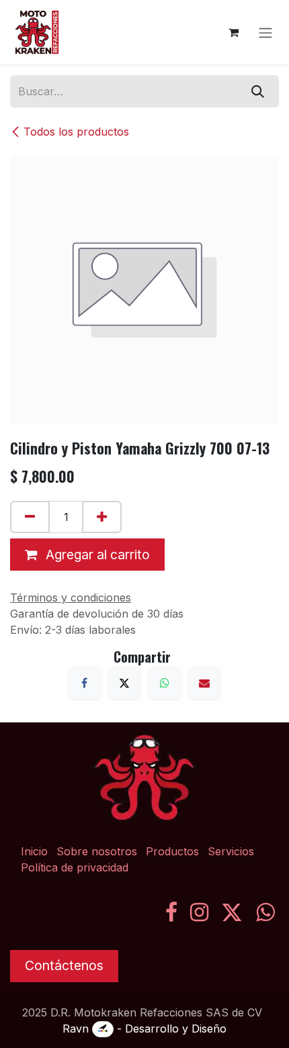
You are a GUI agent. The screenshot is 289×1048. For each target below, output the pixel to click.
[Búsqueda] (258, 91)
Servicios (231, 851)
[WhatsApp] (165, 683)
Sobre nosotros (96, 851)
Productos (172, 851)
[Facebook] (85, 683)
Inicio (34, 851)
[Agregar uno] (102, 517)
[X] (124, 683)
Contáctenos (64, 965)
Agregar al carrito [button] (96, 554)
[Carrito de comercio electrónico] (233, 32)
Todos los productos (76, 131)
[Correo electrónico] (204, 683)
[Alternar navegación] (265, 32)
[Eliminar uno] (30, 517)
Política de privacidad (74, 867)
